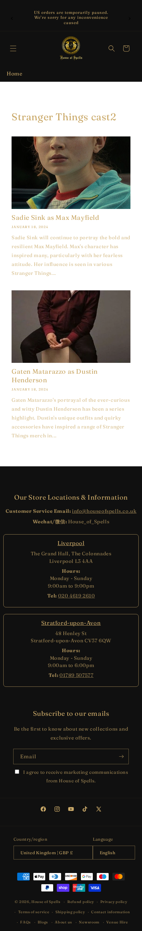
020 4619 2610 (76, 596)
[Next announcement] (130, 17)
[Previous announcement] (12, 17)
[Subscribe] (121, 756)
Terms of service (33, 912)
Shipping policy (70, 912)
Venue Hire (117, 922)
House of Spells (45, 901)
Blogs (43, 922)
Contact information (110, 912)
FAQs (25, 922)
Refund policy (80, 901)
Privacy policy (113, 901)
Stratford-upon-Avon (71, 622)
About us (63, 922)
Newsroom (89, 922)
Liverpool (70, 542)
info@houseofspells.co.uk (104, 511)
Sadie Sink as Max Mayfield (55, 217)
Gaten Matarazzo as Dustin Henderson (55, 375)
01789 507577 (76, 675)
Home (14, 73)
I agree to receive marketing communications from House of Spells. (75, 776)
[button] (13, 48)
